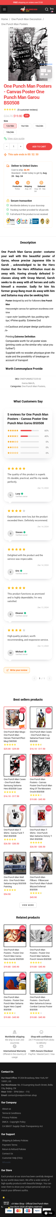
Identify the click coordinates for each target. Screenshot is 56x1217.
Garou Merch (28, 383)
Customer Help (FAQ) (12, 1158)
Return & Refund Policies (14, 1149)
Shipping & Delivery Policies (15, 1140)
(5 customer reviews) (27, 110)
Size (6, 121)
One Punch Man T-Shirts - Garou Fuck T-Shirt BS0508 (14, 833)
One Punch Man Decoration (26, 19)
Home (4, 19)
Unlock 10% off (6, 1203)
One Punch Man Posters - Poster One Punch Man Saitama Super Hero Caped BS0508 (13, 1003)
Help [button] (50, 1213)
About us (6, 1109)
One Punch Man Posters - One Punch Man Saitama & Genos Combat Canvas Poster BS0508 (41, 1003)
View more (28, 905)
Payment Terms (9, 1145)
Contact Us (7, 1153)
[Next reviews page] (49, 678)
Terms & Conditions (11, 1113)
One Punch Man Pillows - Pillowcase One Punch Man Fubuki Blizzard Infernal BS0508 (41, 883)
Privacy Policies (9, 1117)
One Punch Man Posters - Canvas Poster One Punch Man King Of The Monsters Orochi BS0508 (41, 785)
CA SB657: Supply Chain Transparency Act (22, 1126)
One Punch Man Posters (14, 24)
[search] (47, 9)
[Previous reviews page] (34, 678)
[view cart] (52, 9)
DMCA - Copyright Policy (14, 1122)
